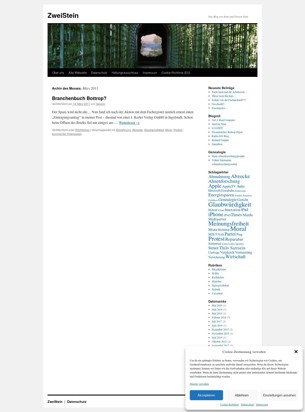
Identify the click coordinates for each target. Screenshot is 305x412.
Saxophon (217, 144)
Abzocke (137, 130)
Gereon (100, 104)
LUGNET (217, 128)
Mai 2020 (217, 305)
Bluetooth (214, 190)
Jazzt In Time (219, 124)
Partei (230, 234)
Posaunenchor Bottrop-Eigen (227, 132)
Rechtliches (82, 130)
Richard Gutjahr (220, 140)
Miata (212, 229)
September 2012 (220, 345)
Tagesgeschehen (220, 285)
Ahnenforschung (224, 181)
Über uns (58, 72)
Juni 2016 (217, 325)
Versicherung (216, 257)
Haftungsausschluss (125, 72)
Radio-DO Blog (220, 136)
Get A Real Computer (223, 120)
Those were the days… (224, 96)
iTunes (236, 214)
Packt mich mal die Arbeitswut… (229, 92)
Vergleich (227, 252)
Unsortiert (217, 293)
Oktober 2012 (219, 341)
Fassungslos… (220, 108)
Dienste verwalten (199, 383)
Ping (239, 234)
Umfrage (213, 252)
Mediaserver (217, 219)
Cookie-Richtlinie (229, 404)
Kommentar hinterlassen (67, 134)
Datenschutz (247, 404)
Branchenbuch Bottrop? (79, 98)
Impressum (262, 404)
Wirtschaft (236, 256)
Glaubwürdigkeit (154, 130)
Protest (177, 130)
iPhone (215, 214)
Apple (214, 185)
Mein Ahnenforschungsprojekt (228, 156)
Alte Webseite (78, 72)
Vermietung (243, 252)
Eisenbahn (227, 190)
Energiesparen (221, 195)
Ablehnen (242, 395)
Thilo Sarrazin (232, 248)
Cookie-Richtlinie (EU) (176, 72)
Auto (240, 186)
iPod (227, 215)
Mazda (248, 214)
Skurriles (216, 281)
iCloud (221, 210)
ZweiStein (63, 15)
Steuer (213, 247)
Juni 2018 (217, 309)
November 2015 (220, 333)
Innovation (232, 209)
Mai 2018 (217, 313)
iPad (244, 209)
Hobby (215, 273)
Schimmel (214, 243)
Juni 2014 (217, 337)
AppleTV (229, 186)
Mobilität (224, 230)
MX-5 (212, 234)
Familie (238, 195)
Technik (216, 289)
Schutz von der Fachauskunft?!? (229, 100)
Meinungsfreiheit (228, 223)
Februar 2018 (219, 317)
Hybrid (212, 210)
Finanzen (247, 195)
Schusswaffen (228, 243)
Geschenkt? (218, 104)
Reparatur (234, 239)
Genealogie (227, 199)
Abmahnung (123, 130)
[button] (296, 351)
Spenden (239, 243)
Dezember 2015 (220, 329)
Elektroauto (240, 190)
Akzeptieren (206, 395)
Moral (168, 130)
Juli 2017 (217, 321)
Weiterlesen (129, 122)
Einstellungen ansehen (279, 395)
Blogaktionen (219, 269)
